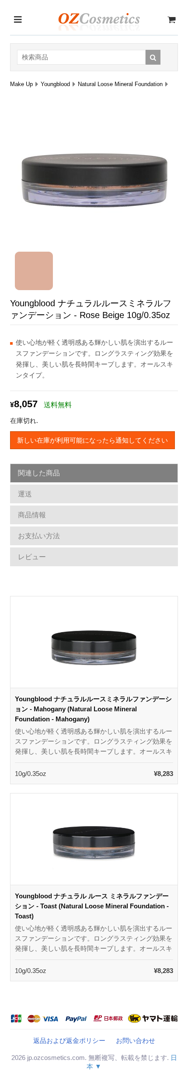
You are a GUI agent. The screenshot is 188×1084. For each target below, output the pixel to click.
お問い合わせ (135, 1040)
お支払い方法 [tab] (39, 536)
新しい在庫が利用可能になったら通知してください (92, 440)
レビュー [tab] (32, 557)
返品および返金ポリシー (69, 1040)
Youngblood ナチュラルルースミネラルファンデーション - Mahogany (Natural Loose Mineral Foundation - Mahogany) (93, 709)
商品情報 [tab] (32, 515)
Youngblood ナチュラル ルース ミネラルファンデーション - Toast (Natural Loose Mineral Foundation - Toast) (92, 906)
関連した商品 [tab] (39, 473)
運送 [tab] (25, 494)
